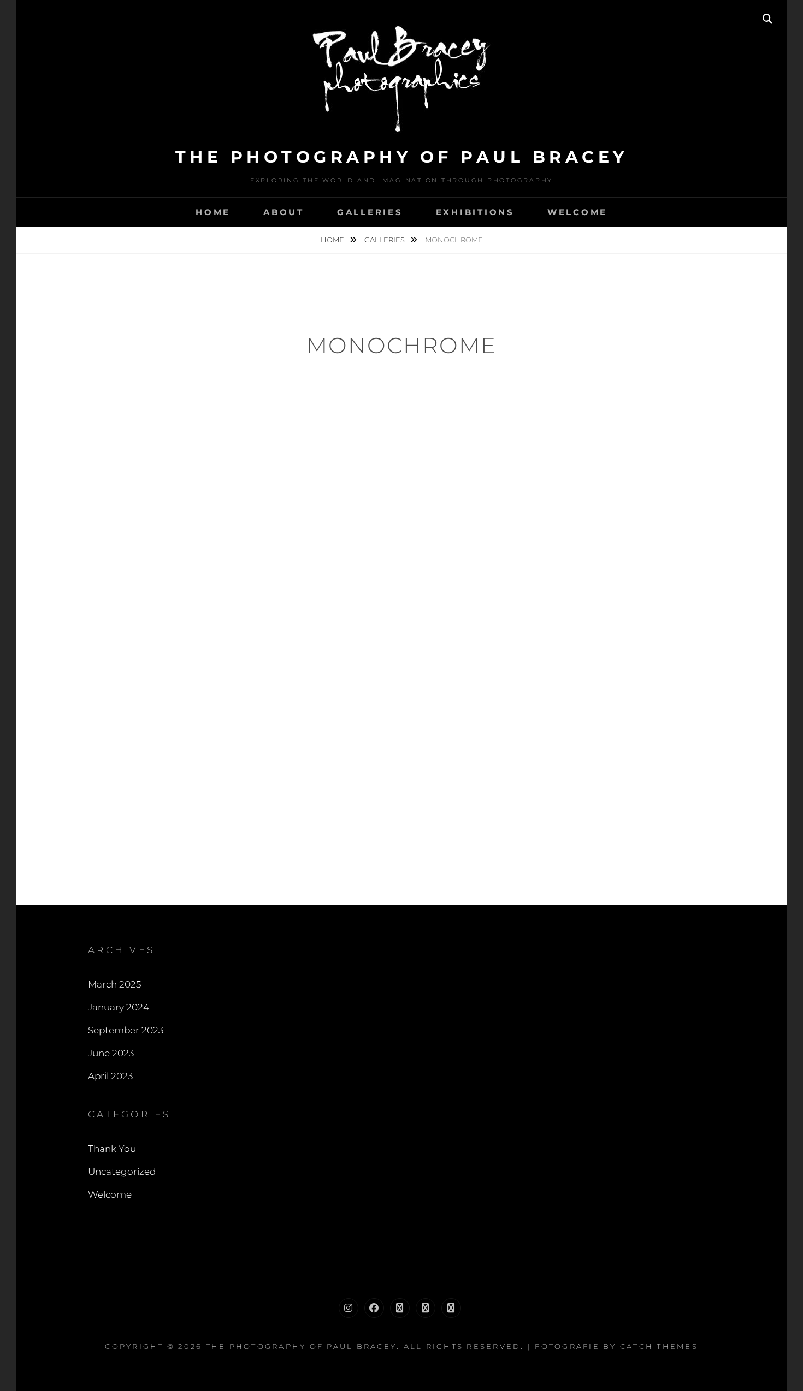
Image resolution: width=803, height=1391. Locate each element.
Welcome (110, 1194)
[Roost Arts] (451, 1308)
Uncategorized (122, 1171)
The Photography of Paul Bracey (401, 157)
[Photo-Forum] (400, 1308)
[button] (234, 434)
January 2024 (118, 1007)
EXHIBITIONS (475, 212)
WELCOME (577, 212)
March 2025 (114, 984)
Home (213, 212)
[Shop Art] (425, 1308)
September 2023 (125, 1030)
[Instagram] (348, 1308)
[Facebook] (374, 1308)
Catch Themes (659, 1346)
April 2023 (110, 1076)
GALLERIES (370, 212)
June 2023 (111, 1053)
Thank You (112, 1148)
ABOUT (283, 212)
